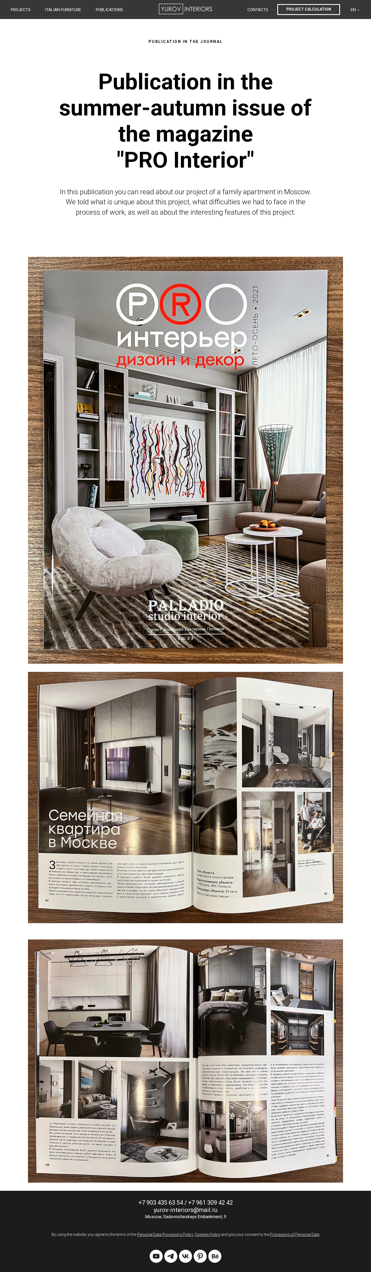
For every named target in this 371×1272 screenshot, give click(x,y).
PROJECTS (20, 9)
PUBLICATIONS (109, 9)
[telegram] (170, 1256)
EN (353, 9)
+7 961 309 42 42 (210, 1202)
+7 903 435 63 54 (161, 1202)
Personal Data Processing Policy (165, 1234)
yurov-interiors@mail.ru (186, 1210)
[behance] (214, 1256)
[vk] (185, 1256)
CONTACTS (257, 9)
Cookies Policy (207, 1234)
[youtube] (156, 1256)
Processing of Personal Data (294, 1234)
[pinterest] (200, 1256)
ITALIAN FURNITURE (63, 9)
